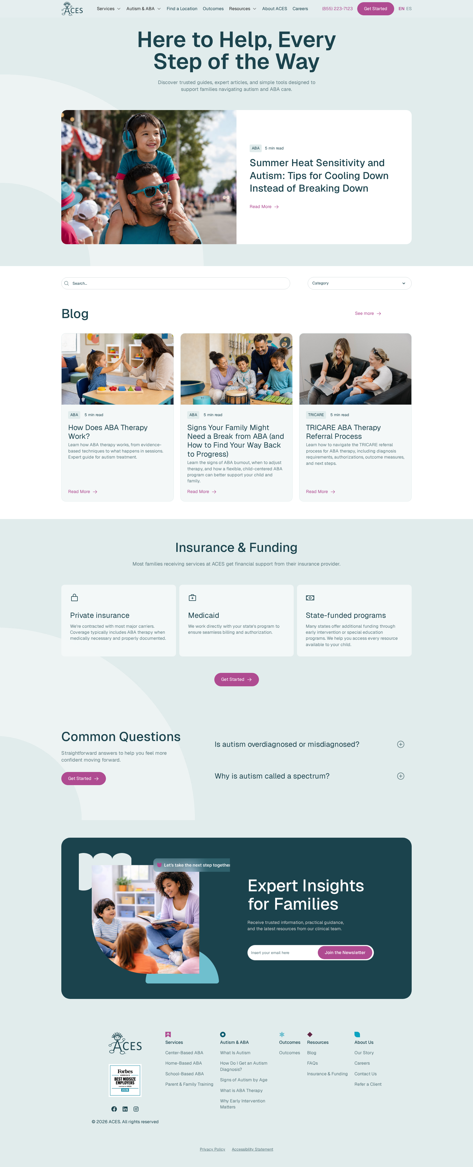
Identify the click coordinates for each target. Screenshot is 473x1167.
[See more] (368, 313)
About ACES (274, 8)
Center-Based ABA (184, 1053)
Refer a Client (368, 1084)
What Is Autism (235, 1053)
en (402, 8)
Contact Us (365, 1074)
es (409, 8)
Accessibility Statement (252, 1149)
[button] (109, 9)
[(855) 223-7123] (337, 9)
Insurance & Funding (327, 1074)
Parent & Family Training (189, 1084)
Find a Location (182, 8)
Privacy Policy (212, 1149)
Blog (311, 1053)
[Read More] (264, 207)
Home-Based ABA (183, 1063)
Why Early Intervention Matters (242, 1104)
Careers (300, 8)
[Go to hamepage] (72, 8)
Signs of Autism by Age (243, 1080)
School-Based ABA (184, 1074)
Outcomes (213, 8)
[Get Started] (375, 8)
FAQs (312, 1063)
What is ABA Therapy (241, 1090)
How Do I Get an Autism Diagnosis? (243, 1066)
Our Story (364, 1053)
